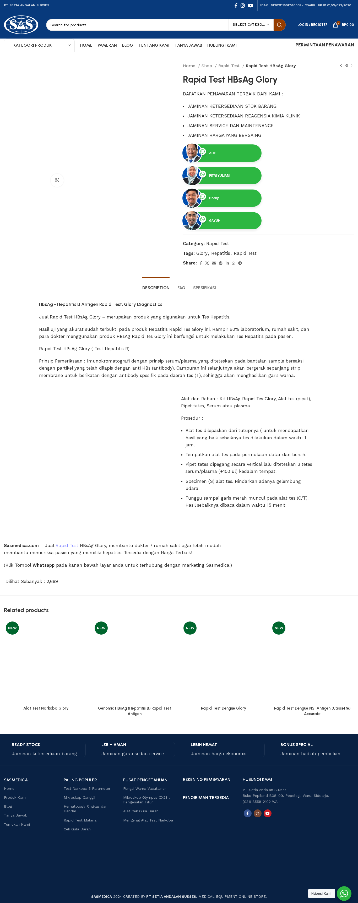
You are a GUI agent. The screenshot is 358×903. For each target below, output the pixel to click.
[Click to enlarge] (57, 180)
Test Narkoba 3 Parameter (87, 788)
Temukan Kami (17, 824)
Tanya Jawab (16, 815)
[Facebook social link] (236, 5)
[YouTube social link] (250, 5)
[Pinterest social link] (220, 263)
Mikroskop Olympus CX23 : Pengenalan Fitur (146, 799)
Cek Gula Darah (77, 829)
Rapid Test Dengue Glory (223, 708)
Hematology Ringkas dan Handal (85, 808)
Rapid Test (229, 65)
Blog (8, 806)
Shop (208, 65)
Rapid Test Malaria (80, 820)
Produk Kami (15, 797)
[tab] (156, 285)
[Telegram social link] (240, 263)
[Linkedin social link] (227, 263)
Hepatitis (220, 253)
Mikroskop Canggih (80, 797)
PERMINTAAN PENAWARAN (325, 45)
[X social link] (207, 263)
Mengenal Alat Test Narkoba (148, 820)
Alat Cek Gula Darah (141, 811)
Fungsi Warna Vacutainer (144, 788)
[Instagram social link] (242, 5)
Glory (202, 253)
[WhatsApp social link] (233, 263)
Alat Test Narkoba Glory (45, 708)
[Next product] (351, 65)
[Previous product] (341, 65)
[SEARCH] (280, 25)
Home (190, 65)
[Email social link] (213, 263)
